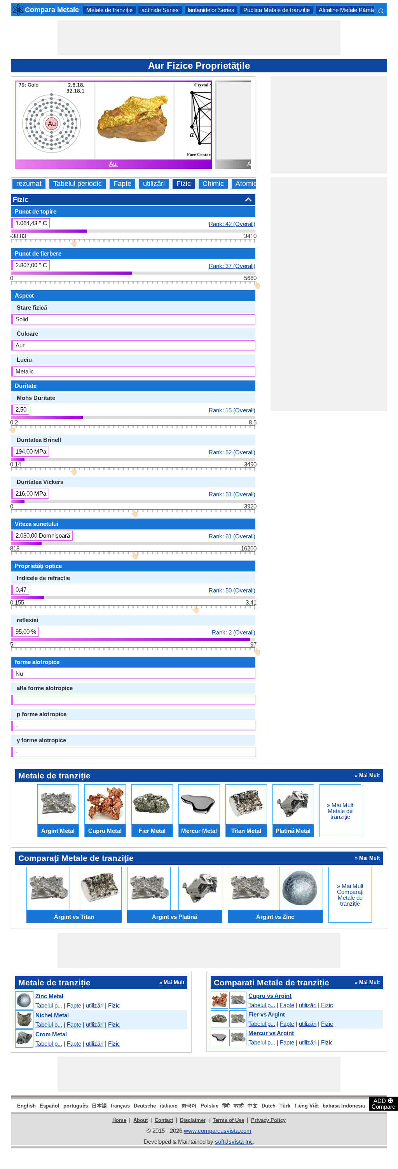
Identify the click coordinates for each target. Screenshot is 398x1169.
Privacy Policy (268, 1120)
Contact (164, 1120)
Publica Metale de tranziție (276, 10)
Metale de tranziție (109, 10)
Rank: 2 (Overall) (233, 632)
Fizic (183, 184)
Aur (113, 163)
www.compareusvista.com (217, 1130)
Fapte (122, 184)
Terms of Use (228, 1120)
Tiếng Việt (306, 1106)
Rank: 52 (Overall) (232, 452)
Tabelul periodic (77, 184)
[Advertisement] (199, 37)
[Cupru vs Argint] (228, 1001)
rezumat (29, 184)
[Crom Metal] (24, 1038)
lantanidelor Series (211, 10)
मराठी (239, 1106)
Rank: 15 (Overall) (232, 410)
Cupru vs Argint (270, 995)
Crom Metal (51, 1034)
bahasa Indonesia (344, 1106)
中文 (253, 1106)
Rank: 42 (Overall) (232, 224)
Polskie (209, 1106)
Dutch (269, 1106)
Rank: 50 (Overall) (232, 590)
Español (49, 1106)
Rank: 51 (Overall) (232, 494)
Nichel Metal (52, 1015)
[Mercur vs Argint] (228, 1038)
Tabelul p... (48, 1005)
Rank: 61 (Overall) (232, 536)
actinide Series (160, 10)
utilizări (154, 184)
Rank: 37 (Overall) (232, 266)
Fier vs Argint (266, 1014)
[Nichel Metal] (24, 1019)
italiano (169, 1106)
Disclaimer (193, 1120)
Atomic (246, 184)
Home (119, 1120)
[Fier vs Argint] (228, 1019)
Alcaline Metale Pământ (349, 10)
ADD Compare (383, 1103)
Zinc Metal (49, 996)
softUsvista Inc (234, 1141)
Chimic (213, 184)
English (26, 1106)
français (120, 1106)
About (140, 1120)
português (75, 1106)
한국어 (189, 1106)
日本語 (99, 1106)
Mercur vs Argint (271, 1033)
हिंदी (226, 1106)
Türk (284, 1106)
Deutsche (145, 1106)
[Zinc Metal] (24, 1000)
